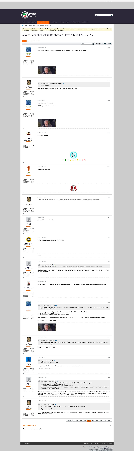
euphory (29, 223)
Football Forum (43, 22)
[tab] (24, 41)
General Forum (64, 22)
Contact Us (85, 22)
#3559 (109, 133)
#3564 (109, 261)
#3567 (109, 337)
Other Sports (76, 22)
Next (109, 420)
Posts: (24, 61)
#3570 (109, 401)
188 (81, 420)
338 (101, 420)
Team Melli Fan (29, 138)
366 (105, 420)
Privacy (103, 443)
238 (89, 420)
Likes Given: (26, 63)
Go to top (109, 443)
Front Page (86, 443)
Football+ (54, 22)
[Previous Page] (104, 43)
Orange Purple (26, 443)
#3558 (109, 100)
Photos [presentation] (38, 41)
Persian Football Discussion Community (44, 25)
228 (85, 420)
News (23, 22)
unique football (29, 243)
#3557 (109, 80)
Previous (69, 420)
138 (77, 420)
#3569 (109, 377)
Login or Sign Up (108, 1)
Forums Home (32, 22)
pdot (28, 363)
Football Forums (32, 25)
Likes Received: (26, 62)
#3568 (109, 357)
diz (28, 86)
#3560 (109, 166)
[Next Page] (105, 43)
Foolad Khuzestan (29, 287)
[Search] (111, 15)
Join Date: (25, 60)
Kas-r (28, 267)
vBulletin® (106, 448)
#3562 (109, 217)
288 (97, 420)
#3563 (109, 237)
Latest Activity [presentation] (31, 41)
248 (93, 420)
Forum (26, 25)
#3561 (109, 197)
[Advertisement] (67, 5)
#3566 (109, 302)
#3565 (109, 282)
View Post (63, 83)
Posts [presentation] (24, 41)
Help (92, 443)
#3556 (109, 47)
